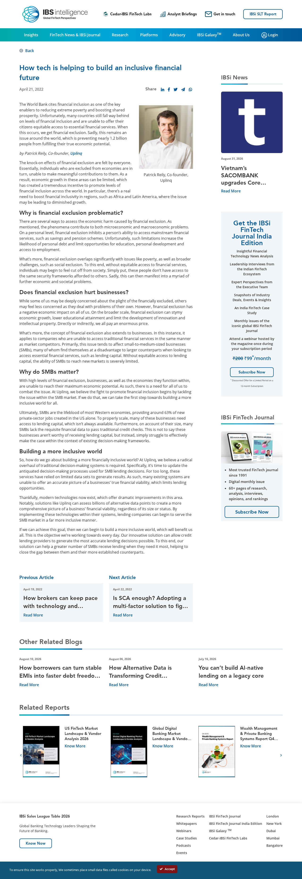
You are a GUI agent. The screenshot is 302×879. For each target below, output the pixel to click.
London (272, 816)
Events (181, 853)
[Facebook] (169, 89)
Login (272, 34)
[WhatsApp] (190, 89)
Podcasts (183, 845)
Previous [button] (20, 755)
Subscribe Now (252, 372)
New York (274, 823)
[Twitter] (175, 89)
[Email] (183, 89)
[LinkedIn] (162, 89)
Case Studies (186, 838)
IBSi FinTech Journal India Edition (235, 823)
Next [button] (281, 755)
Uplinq (76, 153)
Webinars (183, 831)
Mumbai (273, 838)
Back (29, 50)
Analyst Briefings (182, 14)
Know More (75, 746)
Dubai (271, 831)
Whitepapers (186, 823)
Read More (33, 615)
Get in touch (224, 14)
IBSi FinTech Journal (225, 816)
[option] (63, 755)
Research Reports (190, 816)
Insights (31, 34)
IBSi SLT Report (263, 14)
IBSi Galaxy (209, 34)
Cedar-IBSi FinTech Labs (130, 14)
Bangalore (274, 845)
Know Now (36, 843)
